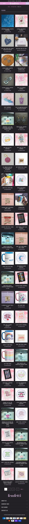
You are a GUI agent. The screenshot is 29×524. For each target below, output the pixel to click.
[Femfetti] (14, 3)
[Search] (24, 3)
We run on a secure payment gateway (18, 514)
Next (22, 489)
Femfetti (8, 514)
